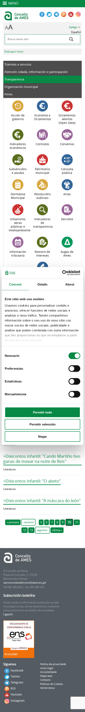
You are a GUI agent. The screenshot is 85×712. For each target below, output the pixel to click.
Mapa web (46, 675)
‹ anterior (28, 522)
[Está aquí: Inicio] (16, 18)
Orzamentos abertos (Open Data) (67, 119)
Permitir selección (42, 424)
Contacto (45, 679)
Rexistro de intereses (42, 253)
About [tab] (69, 284)
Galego (73, 27)
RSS (13, 688)
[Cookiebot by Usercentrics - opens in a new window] (62, 273)
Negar (42, 436)
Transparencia (14, 79)
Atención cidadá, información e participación (36, 72)
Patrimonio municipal (42, 171)
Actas (67, 194)
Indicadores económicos (18, 146)
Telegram (17, 682)
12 (24, 530)
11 (76, 522)
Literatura (9, 469)
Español (76, 32)
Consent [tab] (15, 284)
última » (57, 530)
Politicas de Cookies (51, 684)
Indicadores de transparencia (43, 222)
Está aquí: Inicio (13, 51)
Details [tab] (43, 284)
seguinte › (42, 530)
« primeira (13, 522)
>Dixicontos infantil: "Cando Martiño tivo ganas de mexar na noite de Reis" (41, 458)
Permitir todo (42, 412)
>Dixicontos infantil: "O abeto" (32, 481)
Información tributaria (17, 253)
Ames (8, 94)
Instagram (18, 700)
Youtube (16, 694)
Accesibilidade (48, 672)
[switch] (74, 368)
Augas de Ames (67, 253)
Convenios (67, 144)
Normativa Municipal (18, 196)
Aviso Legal (46, 668)
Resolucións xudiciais (42, 196)
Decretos (67, 219)
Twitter (15, 676)
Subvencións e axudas (18, 171)
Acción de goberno (18, 117)
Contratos (42, 144)
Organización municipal (21, 87)
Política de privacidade (53, 664)
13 (31, 530)
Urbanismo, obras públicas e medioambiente (20, 224)
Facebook (17, 670)
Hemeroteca (47, 687)
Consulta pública (67, 171)
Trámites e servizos (17, 64)
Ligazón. (8, 614)
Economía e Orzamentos (42, 117)
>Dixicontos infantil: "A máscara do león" (42, 500)
